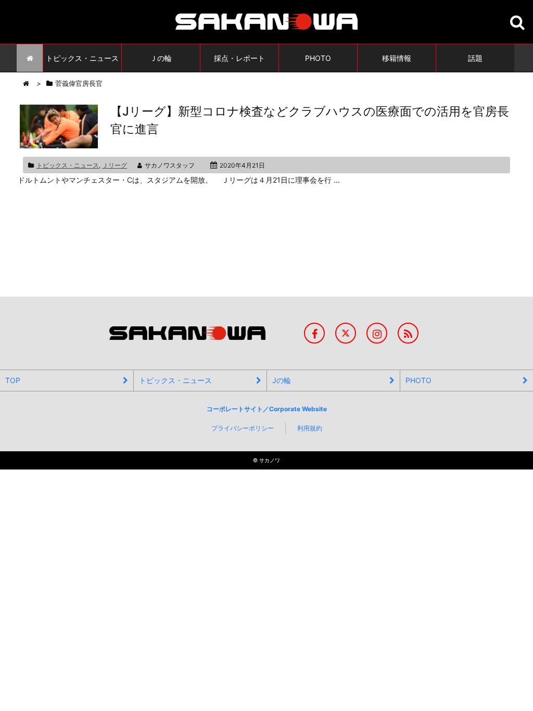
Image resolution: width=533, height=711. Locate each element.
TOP (12, 380)
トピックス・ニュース (67, 165)
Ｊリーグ (114, 165)
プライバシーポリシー (242, 428)
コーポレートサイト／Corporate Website (267, 409)
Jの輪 (281, 380)
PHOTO (418, 380)
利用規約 (309, 428)
